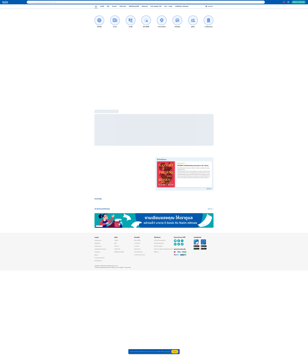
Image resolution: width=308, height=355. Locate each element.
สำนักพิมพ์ (97, 252)
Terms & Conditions (119, 267)
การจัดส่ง (136, 246)
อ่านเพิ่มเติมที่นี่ (167, 351)
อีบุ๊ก (108, 6)
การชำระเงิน (137, 243)
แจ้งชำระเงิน (137, 249)
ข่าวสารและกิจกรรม (99, 258)
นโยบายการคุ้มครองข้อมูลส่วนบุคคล (163, 249)
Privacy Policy (128, 267)
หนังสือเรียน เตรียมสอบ (181, 6)
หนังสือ (102, 6)
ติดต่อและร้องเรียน (159, 243)
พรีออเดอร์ (145, 6)
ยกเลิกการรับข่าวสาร (139, 255)
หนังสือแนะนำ (97, 246)
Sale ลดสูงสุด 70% (156, 6)
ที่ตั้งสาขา (156, 252)
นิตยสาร (114, 6)
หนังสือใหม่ (97, 243)
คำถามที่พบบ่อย (138, 252)
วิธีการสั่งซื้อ (137, 240)
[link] (99, 22)
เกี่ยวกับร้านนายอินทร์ (159, 240)
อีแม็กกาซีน (123, 6)
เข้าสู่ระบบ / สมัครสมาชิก (298, 2)
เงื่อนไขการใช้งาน (158, 246)
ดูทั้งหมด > (209, 189)
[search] (28, 2)
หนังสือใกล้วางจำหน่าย (100, 249)
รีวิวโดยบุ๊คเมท (98, 261)
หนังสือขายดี (97, 240)
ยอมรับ (174, 351)
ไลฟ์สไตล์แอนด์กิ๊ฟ (134, 6)
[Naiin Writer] (154, 220)
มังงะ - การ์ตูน (168, 6)
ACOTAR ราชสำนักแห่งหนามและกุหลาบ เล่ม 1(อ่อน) (192, 165)
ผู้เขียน (96, 255)
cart (288, 2)
